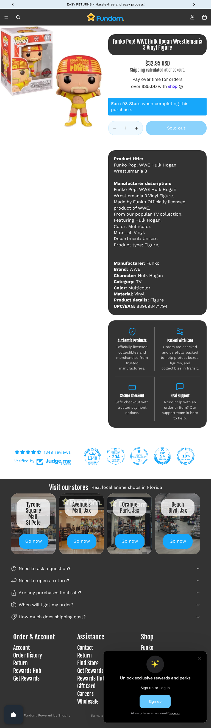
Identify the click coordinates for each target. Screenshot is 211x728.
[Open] (13, 714)
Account (21, 647)
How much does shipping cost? (52, 616)
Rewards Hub (27, 670)
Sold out (176, 128)
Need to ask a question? (45, 568)
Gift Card (86, 686)
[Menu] (6, 17)
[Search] (18, 17)
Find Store (88, 663)
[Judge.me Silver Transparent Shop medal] (139, 456)
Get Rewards (26, 678)
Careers (85, 693)
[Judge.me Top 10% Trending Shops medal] (186, 456)
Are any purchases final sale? (50, 592)
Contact (85, 647)
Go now (33, 541)
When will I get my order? (46, 604)
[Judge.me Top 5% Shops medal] (162, 456)
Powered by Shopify (54, 715)
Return (20, 663)
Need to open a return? (44, 580)
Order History (27, 655)
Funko (147, 647)
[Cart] (204, 17)
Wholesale (88, 701)
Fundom (30, 715)
